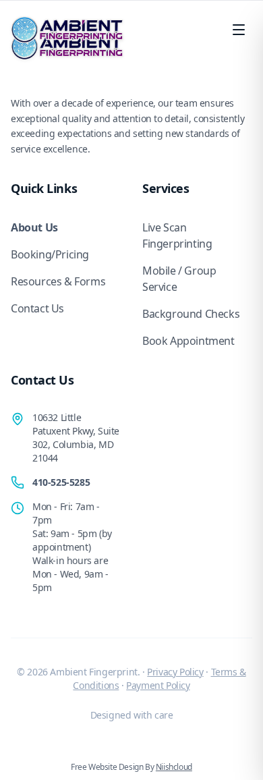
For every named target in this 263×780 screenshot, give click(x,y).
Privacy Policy (175, 671)
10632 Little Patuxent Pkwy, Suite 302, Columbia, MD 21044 (75, 437)
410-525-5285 (61, 482)
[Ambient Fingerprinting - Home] (67, 29)
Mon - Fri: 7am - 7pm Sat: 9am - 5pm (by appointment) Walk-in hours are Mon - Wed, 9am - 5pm (72, 547)
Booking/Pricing (50, 254)
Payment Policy (157, 685)
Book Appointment (188, 340)
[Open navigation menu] (238, 29)
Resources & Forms (58, 281)
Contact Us (37, 308)
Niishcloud (174, 767)
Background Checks (190, 313)
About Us (34, 227)
